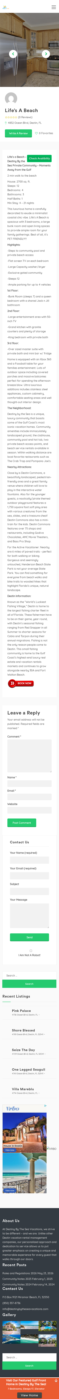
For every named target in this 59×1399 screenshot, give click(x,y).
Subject (14, 884)
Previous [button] (13, 54)
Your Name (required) (23, 852)
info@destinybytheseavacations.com (25, 1309)
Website (12, 804)
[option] (29, 50)
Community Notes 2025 (16, 1278)
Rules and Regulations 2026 (19, 1273)
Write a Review (18, 133)
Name (11, 777)
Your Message (18, 899)
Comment (14, 736)
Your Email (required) (23, 868)
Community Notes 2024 (17, 1284)
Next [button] (46, 54)
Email (11, 790)
